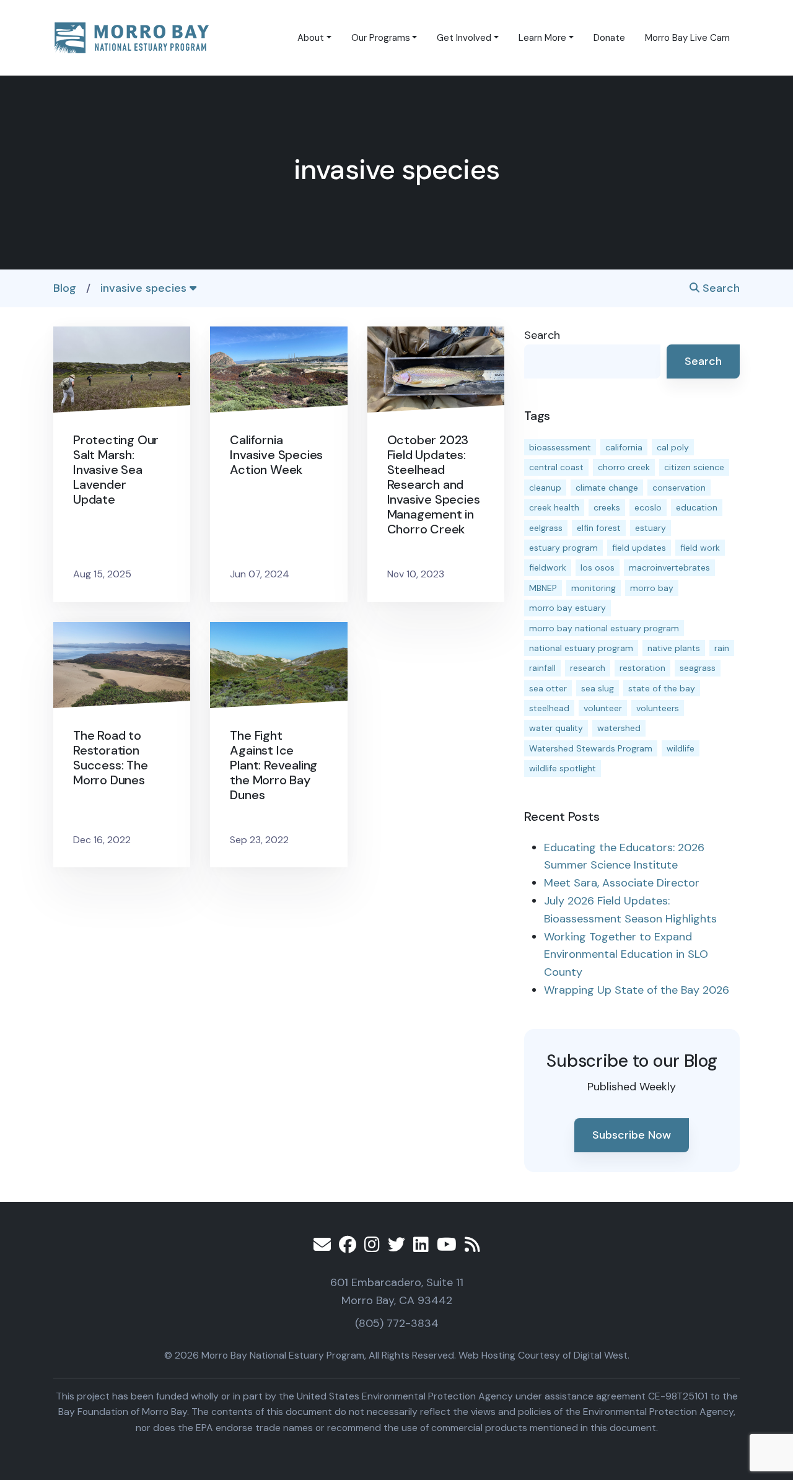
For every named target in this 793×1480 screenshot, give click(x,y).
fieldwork (547, 567)
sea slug (597, 688)
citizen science (694, 467)
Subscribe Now (631, 1135)
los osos (598, 567)
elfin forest (599, 527)
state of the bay (661, 688)
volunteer (603, 708)
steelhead (549, 708)
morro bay (651, 587)
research (587, 667)
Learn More (542, 38)
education (696, 507)
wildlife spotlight (562, 768)
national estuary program (581, 648)
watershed (619, 727)
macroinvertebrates (669, 567)
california (623, 447)
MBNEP (543, 587)
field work (700, 547)
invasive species (145, 288)
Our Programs (380, 38)
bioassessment (560, 447)
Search (719, 288)
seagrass (698, 667)
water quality (556, 727)
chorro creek (624, 467)
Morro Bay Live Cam (687, 38)
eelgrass (546, 527)
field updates (639, 547)
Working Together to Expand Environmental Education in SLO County (626, 954)
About (310, 38)
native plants (673, 648)
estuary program (563, 547)
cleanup (545, 487)
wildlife (680, 748)
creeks (607, 507)
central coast (556, 467)
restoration (642, 667)
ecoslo (648, 507)
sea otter (548, 688)
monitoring (593, 587)
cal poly (673, 447)
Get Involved (464, 38)
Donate (609, 38)
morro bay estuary (567, 607)
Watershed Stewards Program (590, 748)
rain (721, 648)
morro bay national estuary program (604, 628)
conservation (679, 487)
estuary (650, 527)
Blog (64, 288)
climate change (607, 487)
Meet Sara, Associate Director (621, 882)
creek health (554, 507)
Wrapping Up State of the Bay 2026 (636, 990)
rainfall (542, 667)
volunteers (657, 708)
